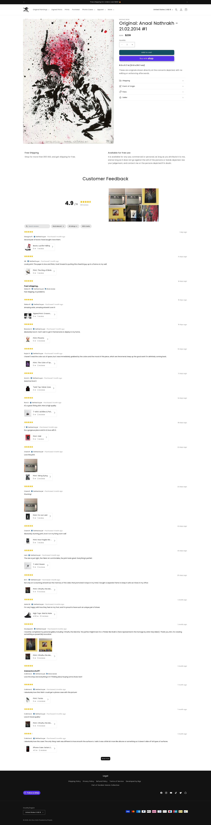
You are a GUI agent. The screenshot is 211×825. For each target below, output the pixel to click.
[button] (41, 9)
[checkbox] (86, 226)
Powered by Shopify (45, 820)
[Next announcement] (187, 2)
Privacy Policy (88, 781)
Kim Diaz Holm (34, 820)
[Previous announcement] (23, 2)
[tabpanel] (105, 493)
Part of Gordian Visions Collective (105, 785)
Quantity (122, 40)
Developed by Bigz (133, 781)
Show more (105, 759)
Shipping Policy (74, 781)
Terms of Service (117, 781)
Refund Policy (101, 781)
